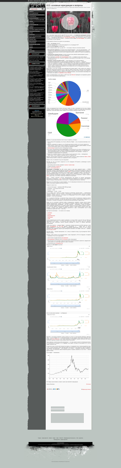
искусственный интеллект (35, 36)
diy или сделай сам (34, 24)
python (31, 32)
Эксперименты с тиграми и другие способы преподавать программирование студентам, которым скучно (37, 68)
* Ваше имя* (67, 407)
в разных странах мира (69, 164)
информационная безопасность (37, 14)
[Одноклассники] (56, 389)
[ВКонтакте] (53, 389)
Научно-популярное (34, 18)
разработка (32, 34)
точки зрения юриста (55, 167)
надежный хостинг (37, 111)
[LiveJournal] (59, 389)
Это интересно (33, 16)
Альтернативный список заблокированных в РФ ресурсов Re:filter (37, 90)
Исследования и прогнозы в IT (63, 7)
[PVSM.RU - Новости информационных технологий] (37, 6)
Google (31, 46)
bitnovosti (73, 74)
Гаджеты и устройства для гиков (37, 19)
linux (31, 49)
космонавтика (33, 42)
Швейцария (50, 217)
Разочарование (51, 239)
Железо (31, 47)
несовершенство (59, 243)
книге (48, 175)
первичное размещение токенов (80, 7)
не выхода (64, 239)
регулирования (65, 237)
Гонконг (49, 214)
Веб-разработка (33, 41)
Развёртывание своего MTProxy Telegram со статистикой (37, 102)
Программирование (34, 13)
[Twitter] (55, 389)
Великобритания (51, 215)
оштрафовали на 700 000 (56, 226)
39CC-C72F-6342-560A (34, 60)
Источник (88, 384)
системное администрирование (37, 29)
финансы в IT (53, 8)
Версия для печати (86, 389)
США (49, 218)
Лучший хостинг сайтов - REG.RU (36, 57)
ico (57, 7)
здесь (69, 171)
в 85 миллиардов (80, 38)
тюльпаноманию (64, 56)
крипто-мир (72, 7)
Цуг (60, 178)
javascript (32, 23)
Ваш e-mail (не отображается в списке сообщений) (73, 410)
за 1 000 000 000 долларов (69, 37)
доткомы (57, 56)
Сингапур (50, 212)
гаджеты (31, 26)
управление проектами (35, 31)
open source (32, 37)
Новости (31, 11)
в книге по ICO (53, 229)
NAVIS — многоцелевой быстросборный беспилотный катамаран (36, 72)
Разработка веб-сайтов (35, 44)
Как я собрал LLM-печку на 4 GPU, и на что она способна (36, 76)
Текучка (31, 21)
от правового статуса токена (64, 72)
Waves (86, 156)
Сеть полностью (55, 338)
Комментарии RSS (64, 439)
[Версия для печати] (81, 389)
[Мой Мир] (57, 389)
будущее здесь (33, 39)
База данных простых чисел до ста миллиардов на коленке (37, 84)
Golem (89, 156)
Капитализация (51, 147)
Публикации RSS (57, 439)
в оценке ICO (58, 166)
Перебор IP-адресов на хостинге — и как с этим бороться (37, 87)
